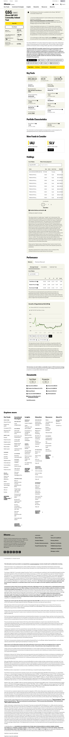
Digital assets (7, 442)
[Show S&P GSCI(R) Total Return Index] (36, 310)
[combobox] (34, 165)
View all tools (49, 432)
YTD (30, 336)
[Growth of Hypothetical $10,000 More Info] (49, 304)
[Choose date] (36, 340)
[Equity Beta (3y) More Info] (36, 123)
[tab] (30, 262)
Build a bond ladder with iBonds (17, 445)
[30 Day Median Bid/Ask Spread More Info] (62, 109)
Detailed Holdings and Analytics (37, 210)
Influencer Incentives (56, 548)
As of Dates (31, 161)
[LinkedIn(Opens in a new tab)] (14, 552)
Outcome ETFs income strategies (28, 439)
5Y (43, 336)
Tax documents (48, 442)
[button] (61, 4)
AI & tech (6, 467)
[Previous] (40, 204)
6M (34, 336)
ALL (50, 336)
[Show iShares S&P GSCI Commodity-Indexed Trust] (39, 307)
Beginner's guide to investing (37, 432)
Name (30, 169)
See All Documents (31, 400)
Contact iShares (39, 540)
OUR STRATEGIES (17, 424)
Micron (5, 489)
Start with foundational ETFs (17, 432)
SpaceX (6, 487)
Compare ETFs (7, 428)
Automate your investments (18, 436)
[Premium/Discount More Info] (37, 100)
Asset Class (54, 169)
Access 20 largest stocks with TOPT (17, 501)
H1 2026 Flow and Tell (28, 463)
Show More (45, 207)
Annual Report (31, 390)
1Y (37, 336)
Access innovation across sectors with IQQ (18, 507)
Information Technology (7, 484)
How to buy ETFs (38, 456)
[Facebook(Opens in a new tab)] (11, 552)
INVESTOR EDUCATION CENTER (38, 424)
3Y (40, 336)
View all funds (7, 422)
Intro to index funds (38, 474)
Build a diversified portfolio (48, 429)
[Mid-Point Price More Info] (55, 103)
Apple (5, 481)
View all (37, 446)
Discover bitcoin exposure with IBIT (17, 513)
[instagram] (8, 552)
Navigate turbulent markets (16, 461)
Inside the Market (27, 448)
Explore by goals (6, 425)
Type (46, 169)
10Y (47, 336)
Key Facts (30, 67)
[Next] (51, 204)
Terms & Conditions (56, 537)
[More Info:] (45, 210)
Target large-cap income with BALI (17, 491)
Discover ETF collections (7, 431)
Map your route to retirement (37, 487)
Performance (44, 67)
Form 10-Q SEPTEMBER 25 (34, 393)
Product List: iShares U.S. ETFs (35, 388)
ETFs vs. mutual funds (38, 460)
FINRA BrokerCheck (56, 546)
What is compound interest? (38, 443)
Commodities (7, 444)
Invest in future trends (17, 465)
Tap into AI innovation (17, 469)
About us (58, 423)
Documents (53, 67)
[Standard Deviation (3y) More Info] (59, 123)
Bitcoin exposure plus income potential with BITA (17, 483)
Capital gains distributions (49, 439)
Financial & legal (48, 446)
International (7, 462)
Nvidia (5, 492)
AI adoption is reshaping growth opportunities (28, 433)
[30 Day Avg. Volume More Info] (37, 106)
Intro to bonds (38, 470)
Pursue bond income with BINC (17, 496)
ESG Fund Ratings (56, 699)
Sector (49, 169)
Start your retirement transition (37, 493)
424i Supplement (52, 393)
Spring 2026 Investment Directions (28, 452)
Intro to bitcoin (39, 477)
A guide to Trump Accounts (37, 503)
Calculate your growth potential (49, 424)
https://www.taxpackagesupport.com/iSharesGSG (42, 20)
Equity (5, 437)
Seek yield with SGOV (18, 519)
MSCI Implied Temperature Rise (11, 702)
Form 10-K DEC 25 (52, 390)
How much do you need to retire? (38, 498)
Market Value (61, 169)
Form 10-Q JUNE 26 (32, 385)
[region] (14, 38)
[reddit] (5, 552)
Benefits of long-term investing (38, 437)
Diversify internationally (18, 456)
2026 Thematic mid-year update (28, 427)
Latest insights (28, 423)
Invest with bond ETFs (17, 440)
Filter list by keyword (45, 161)
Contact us (58, 425)
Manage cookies (55, 551)
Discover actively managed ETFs (18, 474)
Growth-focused (6, 457)
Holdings (37, 67)
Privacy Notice (54, 540)
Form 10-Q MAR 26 (52, 388)
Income (6, 454)
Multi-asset (7, 449)
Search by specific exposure (6, 478)
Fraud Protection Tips (41, 546)
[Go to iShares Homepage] (9, 4)
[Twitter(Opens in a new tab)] (17, 552)
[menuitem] (6, 7)
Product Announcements (41, 543)
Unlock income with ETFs (18, 449)
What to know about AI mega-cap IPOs (28, 458)
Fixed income (7, 439)
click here (54, 37)
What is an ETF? (37, 452)
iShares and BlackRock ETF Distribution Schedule (36, 397)
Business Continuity (56, 543)
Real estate (6, 446)
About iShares (38, 537)
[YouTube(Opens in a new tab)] (20, 552)
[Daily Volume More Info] (60, 77)
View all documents (48, 450)
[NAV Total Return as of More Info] (6, 39)
